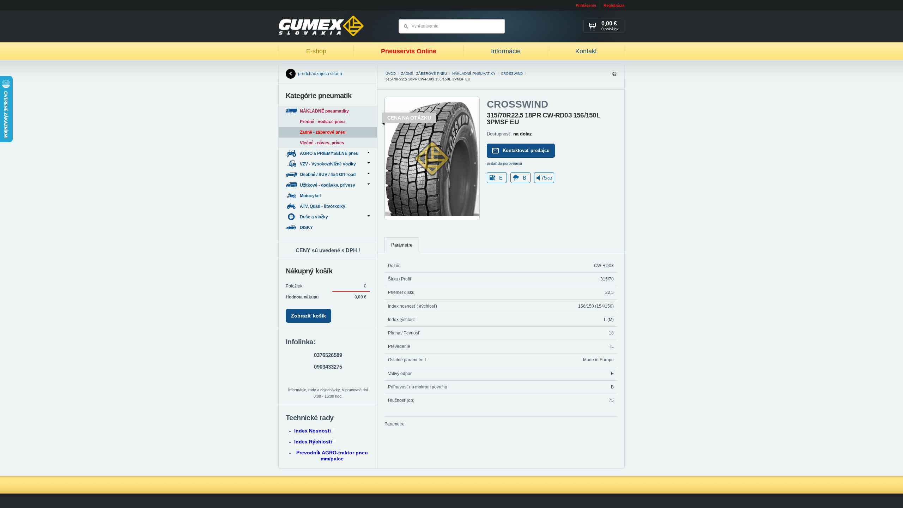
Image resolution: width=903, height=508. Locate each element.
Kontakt (586, 51)
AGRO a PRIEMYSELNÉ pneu (329, 153)
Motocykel (311, 195)
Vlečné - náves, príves (322, 142)
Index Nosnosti (312, 431)
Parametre (401, 245)
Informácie (506, 51)
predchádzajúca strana (320, 73)
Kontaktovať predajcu (526, 150)
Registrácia (614, 5)
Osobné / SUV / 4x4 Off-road (328, 174)
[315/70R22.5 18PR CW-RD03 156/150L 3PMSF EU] (432, 218)
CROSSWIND (512, 73)
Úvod (391, 73)
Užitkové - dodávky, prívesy (327, 185)
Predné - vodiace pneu (322, 121)
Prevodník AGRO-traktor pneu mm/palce (332, 455)
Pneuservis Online (408, 51)
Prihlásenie (586, 5)
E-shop (316, 51)
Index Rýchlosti (313, 442)
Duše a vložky (314, 216)
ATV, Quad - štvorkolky (323, 206)
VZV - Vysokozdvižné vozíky (328, 164)
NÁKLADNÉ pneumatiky (474, 73)
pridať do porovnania (504, 163)
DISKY (307, 227)
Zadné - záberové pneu (424, 73)
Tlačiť (614, 75)
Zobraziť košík (308, 316)
